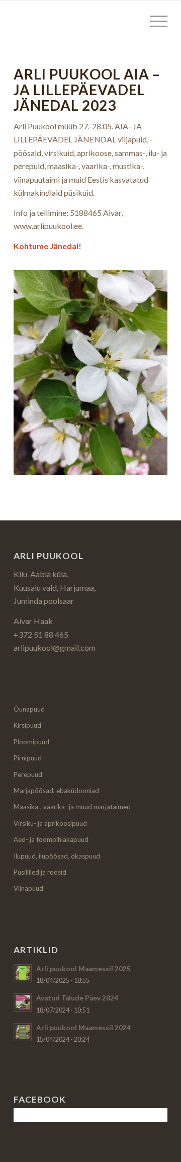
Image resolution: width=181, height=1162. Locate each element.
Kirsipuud (27, 725)
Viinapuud (28, 888)
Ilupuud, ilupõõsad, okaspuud (57, 856)
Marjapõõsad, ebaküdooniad (56, 791)
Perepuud (28, 774)
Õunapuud (29, 709)
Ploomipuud (31, 742)
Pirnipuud (28, 758)
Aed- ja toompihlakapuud (51, 839)
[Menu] (153, 21)
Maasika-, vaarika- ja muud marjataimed (72, 807)
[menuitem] (130, 21)
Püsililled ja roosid (40, 872)
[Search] (130, 21)
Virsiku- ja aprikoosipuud (50, 823)
